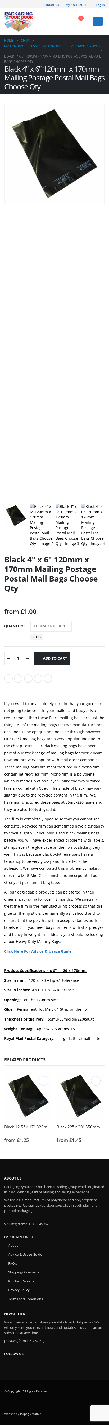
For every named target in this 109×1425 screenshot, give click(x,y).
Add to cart (55, 658)
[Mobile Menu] (98, 21)
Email (48, 678)
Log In (100, 5)
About (13, 1245)
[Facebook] (35, 4)
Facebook (8, 678)
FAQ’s (12, 1263)
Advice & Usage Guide (25, 1254)
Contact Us (51, 5)
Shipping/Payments (23, 1272)
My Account (74, 5)
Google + (38, 678)
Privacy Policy (19, 1290)
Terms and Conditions (25, 1299)
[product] (28, 1096)
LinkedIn (28, 678)
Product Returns (21, 1281)
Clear (37, 637)
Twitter (18, 678)
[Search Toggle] (64, 21)
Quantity (14, 625)
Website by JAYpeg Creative (22, 1414)
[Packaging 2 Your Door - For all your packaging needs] (18, 21)
